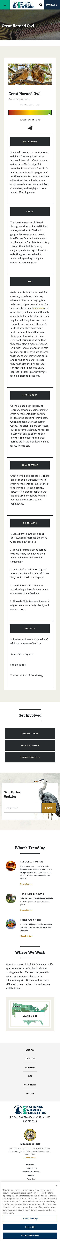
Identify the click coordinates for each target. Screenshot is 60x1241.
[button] (49, 808)
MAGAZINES (30, 1067)
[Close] (56, 1186)
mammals (38, 308)
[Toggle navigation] (5, 4)
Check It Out (26, 936)
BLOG (30, 1076)
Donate (51, 4)
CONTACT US (30, 1059)
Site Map (31, 1175)
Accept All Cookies (30, 1235)
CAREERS (30, 1093)
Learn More (26, 884)
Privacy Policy (31, 1168)
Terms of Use (31, 1165)
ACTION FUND (30, 1085)
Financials (31, 1179)
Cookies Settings (30, 1218)
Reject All (30, 1227)
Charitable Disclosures (31, 1172)
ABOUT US (30, 1050)
